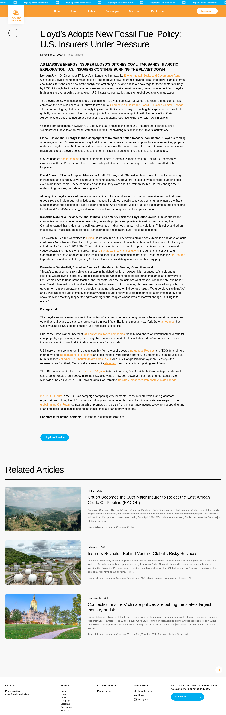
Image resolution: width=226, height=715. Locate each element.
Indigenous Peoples (142, 350)
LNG (190, 578)
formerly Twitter (145, 691)
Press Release (75, 54)
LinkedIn (142, 695)
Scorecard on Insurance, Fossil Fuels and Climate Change (146, 104)
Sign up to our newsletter (33, 2)
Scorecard (135, 11)
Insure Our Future (51, 396)
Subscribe (180, 696)
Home (57, 11)
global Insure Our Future (55, 404)
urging (90, 237)
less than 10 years (94, 371)
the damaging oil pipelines (76, 354)
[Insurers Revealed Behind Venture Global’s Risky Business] (43, 562)
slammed (110, 363)
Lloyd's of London (55, 437)
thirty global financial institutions (119, 250)
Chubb (130, 527)
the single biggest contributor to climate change (146, 379)
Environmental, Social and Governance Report (153, 75)
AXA (143, 578)
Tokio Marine (169, 578)
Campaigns (112, 11)
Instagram (143, 699)
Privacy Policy (104, 691)
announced (167, 321)
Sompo (158, 578)
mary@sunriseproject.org (17, 694)
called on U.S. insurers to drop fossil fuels (85, 359)
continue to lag (70, 158)
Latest (92, 11)
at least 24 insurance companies (104, 333)
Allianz (135, 578)
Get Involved (158, 11)
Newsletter (66, 710)
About (74, 11)
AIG (129, 578)
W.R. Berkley (159, 634)
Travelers (146, 634)
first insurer (178, 254)
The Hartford (133, 634)
